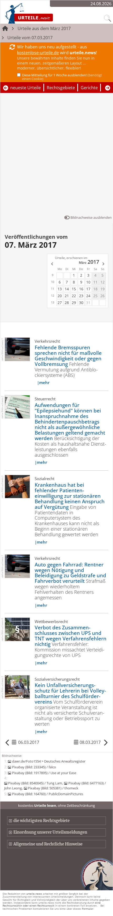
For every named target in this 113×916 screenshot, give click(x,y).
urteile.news (34, 893)
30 (81, 302)
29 (74, 302)
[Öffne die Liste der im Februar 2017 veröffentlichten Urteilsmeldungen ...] (51, 264)
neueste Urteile (25, 88)
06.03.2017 (28, 742)
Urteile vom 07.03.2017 (30, 38)
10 (88, 282)
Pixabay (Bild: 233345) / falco (34, 767)
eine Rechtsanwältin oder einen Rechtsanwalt (52, 904)
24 (88, 295)
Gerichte (89, 88)
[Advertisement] (56, 155)
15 (74, 288)
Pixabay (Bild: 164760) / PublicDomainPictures (47, 793)
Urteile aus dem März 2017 (44, 28)
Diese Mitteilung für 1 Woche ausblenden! (62, 77)
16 (81, 288)
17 (88, 288)
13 (60, 288)
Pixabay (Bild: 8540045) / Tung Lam (35, 783)
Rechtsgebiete (61, 88)
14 (67, 288)
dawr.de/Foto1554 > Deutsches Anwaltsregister (48, 761)
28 (67, 302)
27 (60, 302)
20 (60, 295)
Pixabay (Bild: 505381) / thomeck (53, 788)
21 (67, 295)
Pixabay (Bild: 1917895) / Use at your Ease (44, 772)
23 (81, 295)
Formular (87, 908)
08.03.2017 (90, 742)
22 (74, 295)
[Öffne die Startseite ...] (42, 13)
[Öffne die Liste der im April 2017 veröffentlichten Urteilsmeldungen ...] (103, 264)
